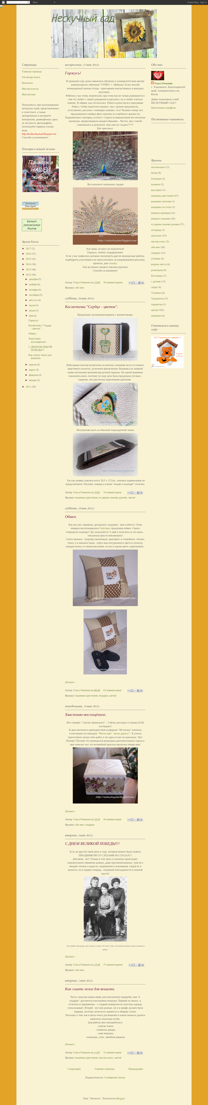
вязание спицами (160, 218)
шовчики (156, 315)
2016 (29, 253)
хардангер (156, 304)
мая (31, 315)
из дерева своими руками (113, 497)
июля (32, 305)
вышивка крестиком (86, 497)
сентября (34, 294)
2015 (29, 258)
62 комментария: (112, 690)
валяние (155, 184)
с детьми (156, 281)
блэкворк (156, 178)
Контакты (27, 82)
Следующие (74, 1068)
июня (32, 310)
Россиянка (157, 275)
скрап (154, 287)
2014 (29, 264)
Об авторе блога (31, 77)
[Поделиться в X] (136, 282)
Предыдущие (135, 1068)
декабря (33, 279)
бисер (154, 172)
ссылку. (113, 263)
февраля (34, 375)
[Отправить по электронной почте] (130, 282)
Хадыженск (157, 298)
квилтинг (156, 235)
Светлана (104, 528)
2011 (29, 386)
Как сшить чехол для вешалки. (90, 989)
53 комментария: (112, 1052)
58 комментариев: (113, 282)
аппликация (157, 167)
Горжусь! (73, 73)
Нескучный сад (83, 19)
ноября (33, 284)
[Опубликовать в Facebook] (139, 282)
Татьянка (156, 292)
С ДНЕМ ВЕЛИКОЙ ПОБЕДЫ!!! (92, 843)
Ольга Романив (163, 83)
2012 (29, 274)
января (33, 380)
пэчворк (155, 258)
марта (32, 369)
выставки (156, 190)
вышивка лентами (161, 201)
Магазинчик (29, 94)
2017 (29, 248)
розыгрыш (157, 270)
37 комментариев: (113, 964)
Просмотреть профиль (163, 107)
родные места (158, 264)
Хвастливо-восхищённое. (85, 714)
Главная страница (104, 1068)
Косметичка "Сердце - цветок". (91, 307)
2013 (29, 269)
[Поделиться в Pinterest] (142, 282)
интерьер (156, 230)
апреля (33, 364)
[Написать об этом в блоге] (133, 282)
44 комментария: (112, 819)
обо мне (79, 287)
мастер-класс (106, 1057)
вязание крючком (160, 212)
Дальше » (70, 682)
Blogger (120, 1098)
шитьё (131, 497)
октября (33, 289)
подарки (103, 695)
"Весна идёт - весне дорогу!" (114, 733)
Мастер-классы (30, 88)
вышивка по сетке (161, 207)
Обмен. (71, 517)
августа (33, 300)
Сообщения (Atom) (114, 1077)
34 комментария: (112, 492)
